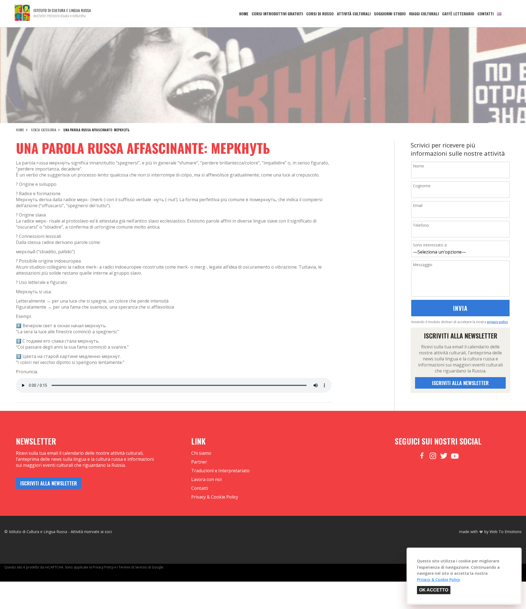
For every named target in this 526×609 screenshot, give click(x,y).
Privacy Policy (103, 567)
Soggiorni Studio (390, 13)
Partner (199, 462)
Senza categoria (43, 129)
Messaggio (422, 264)
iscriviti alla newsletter (460, 382)
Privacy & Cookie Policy (214, 497)
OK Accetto (433, 590)
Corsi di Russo (320, 13)
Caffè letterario (458, 13)
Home (243, 13)
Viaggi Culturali (424, 13)
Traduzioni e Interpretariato (220, 471)
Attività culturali (354, 13)
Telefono (421, 225)
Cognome (421, 185)
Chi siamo (201, 453)
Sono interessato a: (430, 244)
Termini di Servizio (133, 567)
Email (417, 205)
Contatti (486, 13)
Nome (418, 166)
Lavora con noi (206, 479)
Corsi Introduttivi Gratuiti (277, 13)
